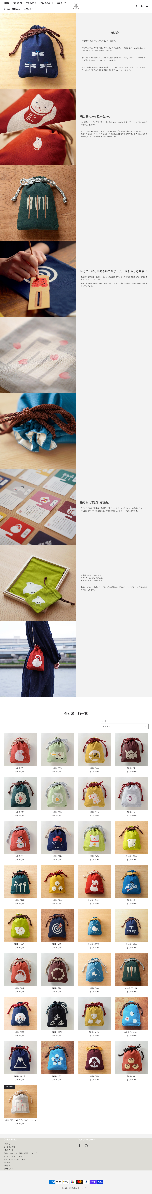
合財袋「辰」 (20, 812)
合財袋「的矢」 (58, 944)
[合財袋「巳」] (57, 793)
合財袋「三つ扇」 (131, 988)
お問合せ (7, 1162)
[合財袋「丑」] (57, 749)
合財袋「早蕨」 (20, 900)
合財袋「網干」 (21, 1032)
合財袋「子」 (20, 768)
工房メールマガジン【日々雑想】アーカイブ (20, 1153)
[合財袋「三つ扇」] (132, 969)
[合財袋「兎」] (132, 749)
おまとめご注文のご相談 (13, 1156)
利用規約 (7, 1166)
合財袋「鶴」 (132, 900)
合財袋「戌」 (95, 856)
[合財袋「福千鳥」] (94, 925)
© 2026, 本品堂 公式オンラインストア (74, 1188)
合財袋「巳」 (57, 812)
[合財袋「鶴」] (132, 881)
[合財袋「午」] (94, 793)
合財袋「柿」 (132, 1076)
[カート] (147, 6)
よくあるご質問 (9, 1147)
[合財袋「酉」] (57, 837)
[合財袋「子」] (20, 749)
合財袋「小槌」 (94, 1032)
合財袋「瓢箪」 (57, 988)
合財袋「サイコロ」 (131, 1032)
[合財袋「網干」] (20, 1013)
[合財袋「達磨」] (20, 969)
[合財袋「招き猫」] (94, 881)
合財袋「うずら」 (20, 944)
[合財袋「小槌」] (94, 1013)
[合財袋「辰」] (20, 793)
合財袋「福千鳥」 (94, 944)
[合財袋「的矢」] (57, 925)
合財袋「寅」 (95, 768)
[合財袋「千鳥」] (132, 837)
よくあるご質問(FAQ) (12, 9)
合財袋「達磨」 (20, 988)
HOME (6, 3)
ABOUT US (17, 3)
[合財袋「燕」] (94, 969)
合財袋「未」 (132, 812)
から (20, 772)
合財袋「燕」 (95, 988)
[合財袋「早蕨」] (20, 881)
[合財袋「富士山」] (20, 1057)
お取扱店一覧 (9, 1150)
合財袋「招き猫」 (94, 900)
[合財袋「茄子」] (57, 1057)
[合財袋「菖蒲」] (57, 1013)
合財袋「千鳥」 (132, 856)
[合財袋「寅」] (94, 749)
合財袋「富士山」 (21, 1076)
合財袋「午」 (95, 812)
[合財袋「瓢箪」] (57, 969)
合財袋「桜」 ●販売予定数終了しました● (20, 1120)
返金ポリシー (9, 1169)
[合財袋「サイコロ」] (132, 1013)
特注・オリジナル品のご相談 (14, 1159)
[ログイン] (141, 6)
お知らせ (7, 1144)
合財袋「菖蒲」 (57, 1032)
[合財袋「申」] (20, 837)
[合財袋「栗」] (94, 1057)
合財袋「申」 (20, 856)
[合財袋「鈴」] (57, 881)
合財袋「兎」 (132, 768)
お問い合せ (28, 9)
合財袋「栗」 (95, 1076)
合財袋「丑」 (57, 768)
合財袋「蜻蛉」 (132, 944)
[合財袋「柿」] (132, 1057)
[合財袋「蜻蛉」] (132, 925)
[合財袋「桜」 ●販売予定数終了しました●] (20, 1101)
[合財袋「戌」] (94, 837)
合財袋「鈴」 (57, 900)
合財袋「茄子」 (57, 1076)
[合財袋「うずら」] (20, 925)
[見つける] (136, 6)
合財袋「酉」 (57, 856)
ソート (103, 721)
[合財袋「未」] (132, 793)
